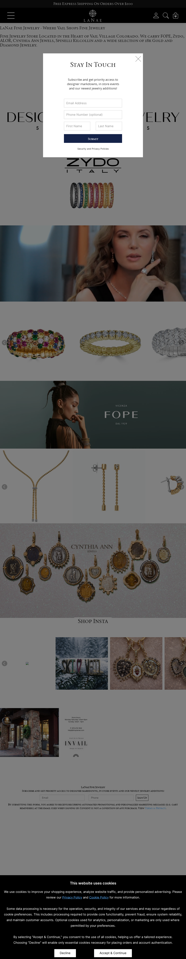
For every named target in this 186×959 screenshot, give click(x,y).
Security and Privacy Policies (93, 148)
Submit (93, 139)
